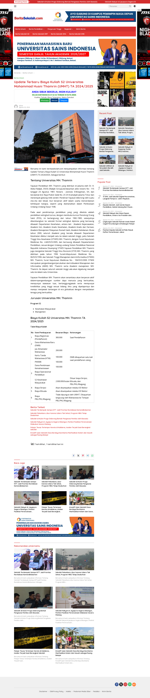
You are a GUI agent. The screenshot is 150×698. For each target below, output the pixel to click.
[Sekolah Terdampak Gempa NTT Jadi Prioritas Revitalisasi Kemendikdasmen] (26, 472)
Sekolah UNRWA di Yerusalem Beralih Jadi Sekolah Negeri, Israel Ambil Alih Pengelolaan (106, 168)
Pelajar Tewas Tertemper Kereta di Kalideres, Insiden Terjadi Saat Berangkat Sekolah (60, 428)
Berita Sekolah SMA (58, 34)
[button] (130, 6)
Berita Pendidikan (36, 29)
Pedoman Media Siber (82, 691)
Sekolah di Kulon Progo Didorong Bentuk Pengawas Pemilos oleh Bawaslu (39, 2)
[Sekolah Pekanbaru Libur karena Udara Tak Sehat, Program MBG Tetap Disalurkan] (54, 472)
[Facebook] (117, 685)
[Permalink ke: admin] (16, 106)
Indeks (68, 691)
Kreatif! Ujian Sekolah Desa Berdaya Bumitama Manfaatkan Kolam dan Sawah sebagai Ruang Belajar (61, 434)
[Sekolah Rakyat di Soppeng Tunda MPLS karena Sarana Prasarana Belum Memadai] (126, 140)
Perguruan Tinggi (54, 29)
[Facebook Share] (73, 455)
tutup (10, 10)
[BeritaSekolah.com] (28, 17)
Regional (67, 29)
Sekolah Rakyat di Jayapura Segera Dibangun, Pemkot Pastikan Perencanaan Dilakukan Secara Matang (61, 423)
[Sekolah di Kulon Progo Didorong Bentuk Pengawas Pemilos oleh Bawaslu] (81, 472)
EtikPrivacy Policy (56, 691)
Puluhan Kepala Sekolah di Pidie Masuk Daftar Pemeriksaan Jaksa (118, 231)
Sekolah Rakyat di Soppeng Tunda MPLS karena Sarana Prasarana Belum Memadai (125, 149)
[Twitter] (121, 685)
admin (21, 106)
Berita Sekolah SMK (76, 34)
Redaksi (96, 691)
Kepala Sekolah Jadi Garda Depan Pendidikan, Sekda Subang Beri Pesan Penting (117, 206)
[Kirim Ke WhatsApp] (92, 455)
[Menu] (15, 6)
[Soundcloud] (134, 684)
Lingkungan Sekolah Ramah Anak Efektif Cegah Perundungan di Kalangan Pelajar (119, 223)
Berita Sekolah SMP (40, 34)
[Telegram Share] (87, 455)
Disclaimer (43, 691)
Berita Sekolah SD (22, 34)
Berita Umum (20, 29)
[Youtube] (125, 685)
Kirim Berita (80, 29)
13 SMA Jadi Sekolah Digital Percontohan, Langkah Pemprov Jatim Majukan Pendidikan (119, 198)
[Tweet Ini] (78, 455)
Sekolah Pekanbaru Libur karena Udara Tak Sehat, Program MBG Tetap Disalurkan (58, 414)
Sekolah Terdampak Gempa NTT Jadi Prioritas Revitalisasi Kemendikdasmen (60, 410)
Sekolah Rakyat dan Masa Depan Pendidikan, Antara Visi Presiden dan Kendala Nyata (117, 214)
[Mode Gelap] (135, 6)
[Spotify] (130, 684)
